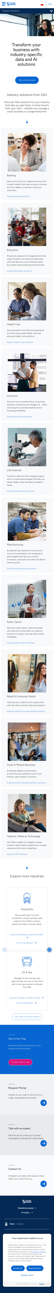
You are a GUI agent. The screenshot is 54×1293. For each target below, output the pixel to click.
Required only (35, 1268)
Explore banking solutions (18, 196)
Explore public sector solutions (21, 643)
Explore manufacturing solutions (21, 568)
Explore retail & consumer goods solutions (26, 711)
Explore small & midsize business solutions (26, 783)
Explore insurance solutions (19, 416)
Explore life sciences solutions (20, 491)
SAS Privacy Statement (38, 1252)
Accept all (17, 1268)
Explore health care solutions (20, 342)
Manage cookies (27, 1275)
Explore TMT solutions (17, 854)
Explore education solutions (19, 271)
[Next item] (49, 950)
